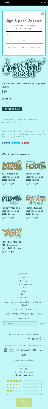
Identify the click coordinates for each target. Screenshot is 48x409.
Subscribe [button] (24, 40)
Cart (44, 2)
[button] (42, 13)
